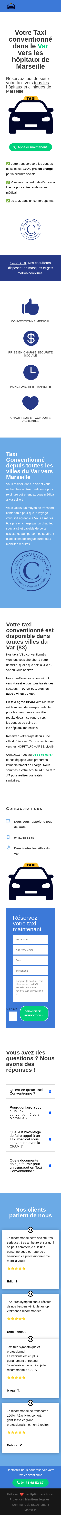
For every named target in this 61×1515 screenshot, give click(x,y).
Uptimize (36, 1494)
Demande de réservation (32, 1013)
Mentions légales (37, 1499)
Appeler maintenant (32, 147)
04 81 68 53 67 (43, 754)
